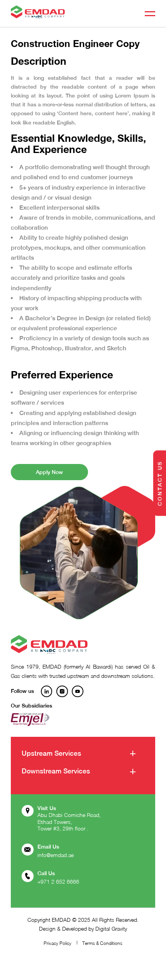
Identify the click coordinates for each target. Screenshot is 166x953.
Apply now (49, 472)
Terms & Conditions (102, 943)
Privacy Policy (57, 943)
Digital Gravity (111, 928)
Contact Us (159, 483)
